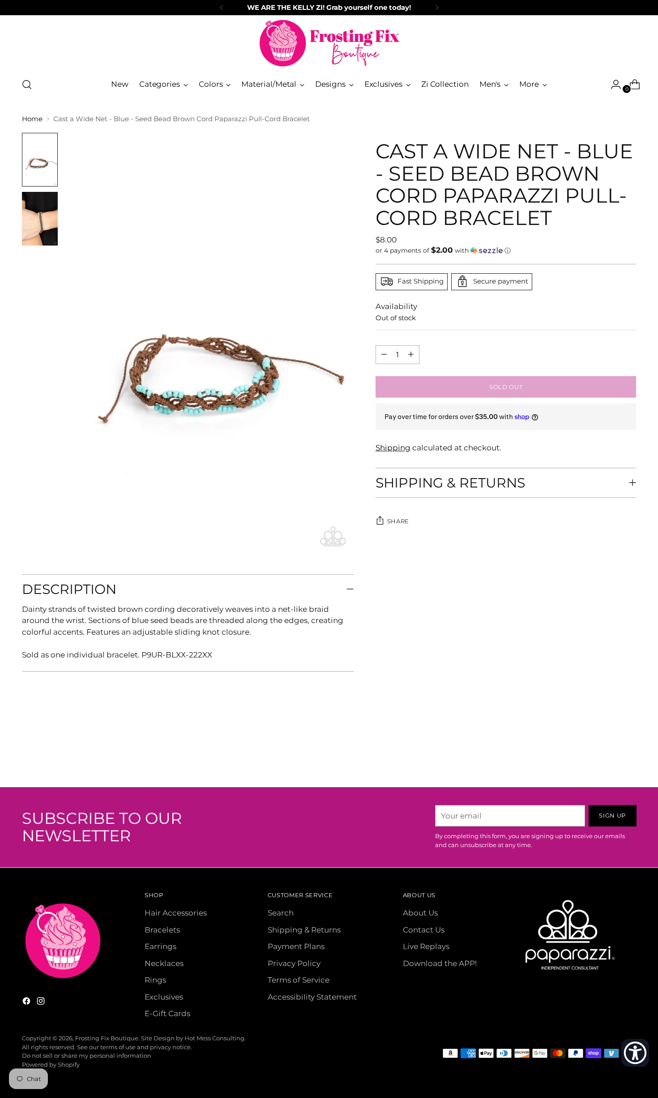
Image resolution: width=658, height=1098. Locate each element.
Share (398, 520)
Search (281, 912)
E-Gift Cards (167, 1013)
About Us (420, 912)
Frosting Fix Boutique (106, 1038)
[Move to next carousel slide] (629, 756)
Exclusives (164, 996)
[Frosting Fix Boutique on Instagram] (41, 1002)
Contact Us (423, 929)
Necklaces (164, 963)
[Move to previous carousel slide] (608, 756)
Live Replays (426, 946)
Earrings (160, 946)
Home (32, 118)
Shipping (393, 447)
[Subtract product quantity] (411, 354)
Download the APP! (440, 963)
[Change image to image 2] (40, 219)
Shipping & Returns (304, 929)
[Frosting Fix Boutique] (329, 43)
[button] (506, 250)
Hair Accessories (176, 912)
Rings (155, 979)
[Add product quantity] (384, 354)
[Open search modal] (27, 84)
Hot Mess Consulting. (215, 1038)
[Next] (437, 7)
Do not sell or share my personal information (86, 1055)
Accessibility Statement (312, 996)
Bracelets (162, 929)
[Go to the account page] (612, 84)
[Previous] (221, 7)
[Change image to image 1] (40, 160)
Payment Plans (296, 946)
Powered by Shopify (51, 1064)
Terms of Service (298, 979)
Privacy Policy (294, 963)
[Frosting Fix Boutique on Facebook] (27, 1002)
